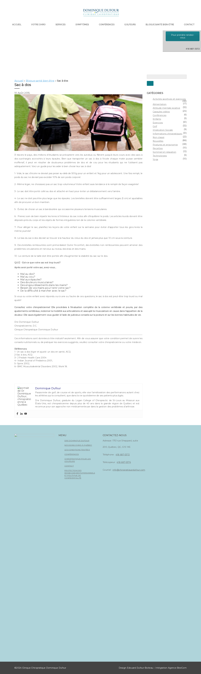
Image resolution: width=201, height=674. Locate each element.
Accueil (16, 24)
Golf (155, 126)
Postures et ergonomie (165, 144)
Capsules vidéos (161, 111)
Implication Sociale (163, 130)
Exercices (158, 122)
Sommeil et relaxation (164, 152)
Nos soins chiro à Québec (78, 445)
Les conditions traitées (77, 450)
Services (60, 24)
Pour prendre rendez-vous (182, 36)
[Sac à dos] (78, 150)
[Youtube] (25, 413)
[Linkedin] (21, 413)
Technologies (160, 155)
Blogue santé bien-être (40, 80)
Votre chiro (38, 24)
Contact (189, 24)
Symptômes (82, 24)
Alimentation (160, 104)
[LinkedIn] (173, 44)
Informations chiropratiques (167, 133)
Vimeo (185, 44)
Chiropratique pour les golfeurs (77, 460)
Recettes (158, 148)
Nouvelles (158, 141)
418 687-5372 (123, 454)
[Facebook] (17, 413)
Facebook (179, 44)
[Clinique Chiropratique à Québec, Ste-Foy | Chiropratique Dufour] (101, 13)
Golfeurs (130, 24)
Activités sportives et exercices (169, 99)
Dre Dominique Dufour (76, 440)
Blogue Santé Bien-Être (160, 24)
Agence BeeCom (177, 668)
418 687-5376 (124, 462)
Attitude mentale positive (166, 108)
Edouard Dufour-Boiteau (140, 668)
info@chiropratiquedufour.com (129, 470)
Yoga (155, 159)
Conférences (106, 24)
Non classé (158, 137)
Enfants (157, 119)
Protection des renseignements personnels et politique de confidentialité (79, 474)
